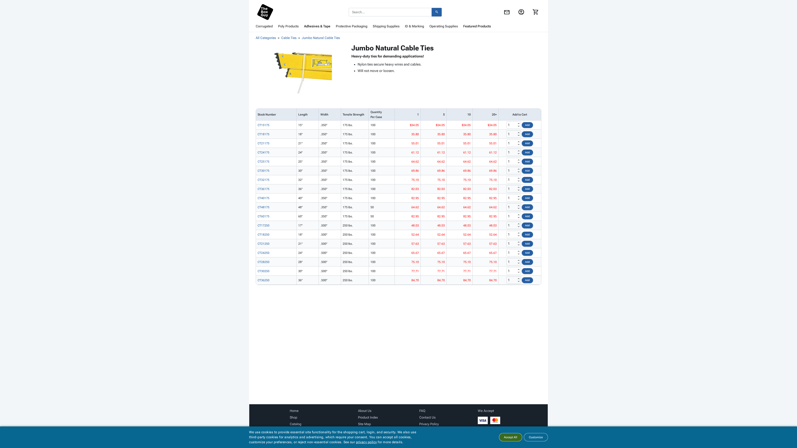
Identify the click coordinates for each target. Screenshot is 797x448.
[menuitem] (264, 26)
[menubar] (398, 26)
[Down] (518, 126)
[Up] (518, 123)
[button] (303, 73)
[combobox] (390, 12)
